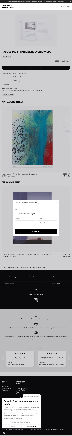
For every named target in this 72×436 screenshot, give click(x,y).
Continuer (36, 232)
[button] (4, 433)
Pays (16, 209)
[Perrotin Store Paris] (7, 6)
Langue (39, 218)
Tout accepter (31, 426)
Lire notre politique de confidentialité (13, 418)
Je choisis (12, 426)
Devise (17, 218)
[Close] (58, 204)
